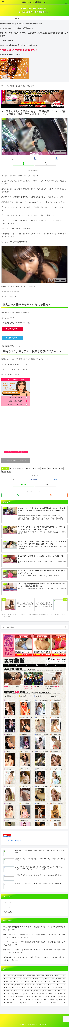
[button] (45, 164)
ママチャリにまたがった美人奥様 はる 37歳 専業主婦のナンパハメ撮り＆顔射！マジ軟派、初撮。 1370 (34, 943)
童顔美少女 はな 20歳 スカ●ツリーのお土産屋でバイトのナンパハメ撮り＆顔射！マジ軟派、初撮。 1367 (33, 958)
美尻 (62, 468)
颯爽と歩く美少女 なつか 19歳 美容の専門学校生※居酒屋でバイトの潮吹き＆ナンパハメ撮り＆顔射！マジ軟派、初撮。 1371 (34, 936)
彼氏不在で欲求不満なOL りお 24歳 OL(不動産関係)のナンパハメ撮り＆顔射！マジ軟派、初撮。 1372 (34, 928)
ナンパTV (6, 468)
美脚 (5, 471)
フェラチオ (37, 468)
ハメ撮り (29, 468)
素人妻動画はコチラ (12, 338)
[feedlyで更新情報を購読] (17, 495)
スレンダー (21, 468)
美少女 (56, 468)
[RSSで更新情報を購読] (51, 495)
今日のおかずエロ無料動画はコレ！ (34, 2)
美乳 (50, 468)
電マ (10, 471)
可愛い (44, 468)
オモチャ (14, 468)
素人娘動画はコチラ (12, 329)
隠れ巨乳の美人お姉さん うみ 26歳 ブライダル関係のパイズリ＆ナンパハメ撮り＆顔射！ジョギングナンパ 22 (34, 951)
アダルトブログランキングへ (13, 841)
